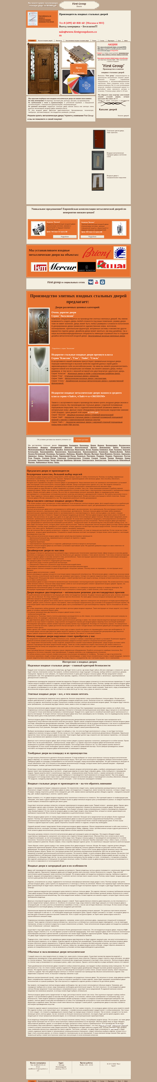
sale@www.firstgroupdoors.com (38, 1070)
